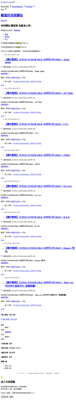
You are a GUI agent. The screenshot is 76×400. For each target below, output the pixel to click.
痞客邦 (13, 77)
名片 (6, 39)
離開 (11, 397)
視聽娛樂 (17, 30)
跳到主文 (4, 21)
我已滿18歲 (5, 397)
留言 (17, 77)
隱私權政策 (49, 373)
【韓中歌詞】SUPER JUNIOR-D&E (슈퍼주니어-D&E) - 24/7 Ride (39, 93)
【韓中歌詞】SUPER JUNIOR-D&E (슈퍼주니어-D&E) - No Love (38, 186)
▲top (2, 85)
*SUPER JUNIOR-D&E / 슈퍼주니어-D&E (27, 81)
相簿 (6, 34)
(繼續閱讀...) (5, 74)
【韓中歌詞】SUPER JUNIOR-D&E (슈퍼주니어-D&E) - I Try (37, 124)
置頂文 (19, 43)
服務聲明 (56, 373)
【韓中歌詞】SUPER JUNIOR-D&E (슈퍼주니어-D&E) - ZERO (37, 155)
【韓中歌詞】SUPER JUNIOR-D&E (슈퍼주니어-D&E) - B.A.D (37, 217)
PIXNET (23, 373)
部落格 (7, 37)
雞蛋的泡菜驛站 (12, 15)
